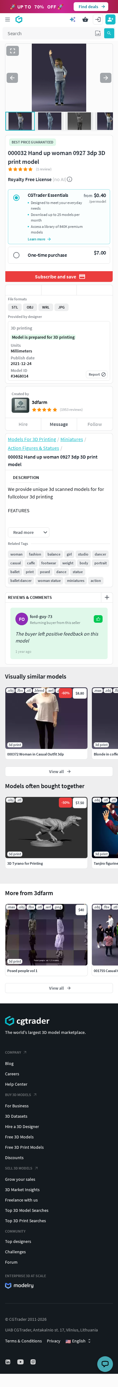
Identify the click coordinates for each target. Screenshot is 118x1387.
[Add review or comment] (107, 597)
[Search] (109, 33)
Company (13, 1052)
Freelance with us (21, 1200)
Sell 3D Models (18, 1168)
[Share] (95, 290)
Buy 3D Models (18, 1094)
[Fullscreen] (12, 51)
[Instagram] (33, 1361)
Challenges (15, 1252)
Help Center (16, 1084)
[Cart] (85, 19)
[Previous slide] (12, 78)
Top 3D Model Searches (26, 1210)
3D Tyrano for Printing (25, 863)
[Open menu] (8, 19)
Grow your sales (20, 1179)
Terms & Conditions (23, 1341)
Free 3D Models (19, 1137)
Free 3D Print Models (24, 1147)
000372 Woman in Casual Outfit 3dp (35, 754)
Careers (12, 1074)
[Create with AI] (73, 19)
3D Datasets (16, 1116)
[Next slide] (105, 78)
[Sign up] (110, 19)
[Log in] (98, 19)
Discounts (14, 1157)
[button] (98, 33)
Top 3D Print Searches (25, 1220)
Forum (11, 1262)
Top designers (18, 1241)
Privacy (53, 1341)
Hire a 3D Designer (22, 1126)
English (75, 1341)
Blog (9, 1063)
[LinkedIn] (8, 1362)
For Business (17, 1106)
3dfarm (39, 402)
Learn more (36, 239)
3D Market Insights (22, 1189)
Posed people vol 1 (22, 970)
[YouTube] (21, 1362)
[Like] (23, 290)
